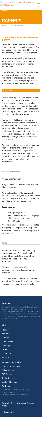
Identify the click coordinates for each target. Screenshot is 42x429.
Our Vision (6, 338)
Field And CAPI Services (12, 362)
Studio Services (8, 378)
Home (4, 330)
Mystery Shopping (9, 382)
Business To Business (11, 366)
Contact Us (6, 353)
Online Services (8, 370)
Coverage (6, 345)
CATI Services (7, 374)
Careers (5, 349)
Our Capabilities (8, 342)
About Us (5, 334)
